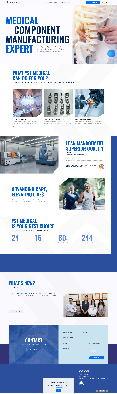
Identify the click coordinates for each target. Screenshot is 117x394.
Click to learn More (15, 311)
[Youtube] (100, 391)
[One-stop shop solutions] (89, 103)
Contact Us (94, 2)
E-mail (86, 337)
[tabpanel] (58, 34)
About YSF (48, 2)
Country (65, 343)
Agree (58, 390)
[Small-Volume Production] (58, 103)
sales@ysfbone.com (84, 376)
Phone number (68, 337)
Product (56, 2)
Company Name (68, 332)
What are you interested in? (93, 343)
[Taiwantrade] (103, 391)
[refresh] (97, 351)
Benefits (63, 2)
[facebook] (97, 391)
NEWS (69, 2)
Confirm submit (96, 358)
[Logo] (12, 2)
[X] (107, 391)
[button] (102, 2)
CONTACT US (35, 349)
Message (66, 348)
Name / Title (88, 332)
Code (86, 348)
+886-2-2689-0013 (84, 374)
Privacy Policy (59, 387)
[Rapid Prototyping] (27, 103)
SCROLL (111, 54)
